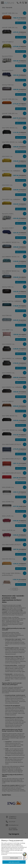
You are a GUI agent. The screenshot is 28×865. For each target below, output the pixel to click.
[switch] (24, 859)
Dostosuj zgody (14, 857)
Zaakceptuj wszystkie (14, 862)
